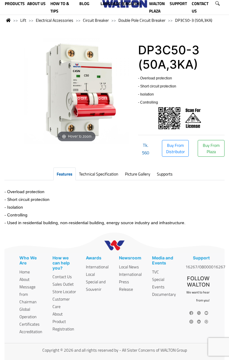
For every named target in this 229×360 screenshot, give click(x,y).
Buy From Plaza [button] (211, 148)
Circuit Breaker (96, 20)
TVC (155, 272)
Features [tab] (64, 174)
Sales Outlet (63, 284)
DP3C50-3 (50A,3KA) (193, 20)
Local (90, 274)
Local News (129, 267)
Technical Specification (98, 174)
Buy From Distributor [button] (175, 148)
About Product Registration (63, 321)
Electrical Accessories (54, 20)
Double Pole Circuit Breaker (141, 20)
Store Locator (64, 291)
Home (24, 272)
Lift (23, 20)
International (97, 267)
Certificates (29, 324)
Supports (165, 174)
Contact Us (62, 276)
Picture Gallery (137, 174)
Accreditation (30, 331)
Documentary (164, 294)
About (24, 279)
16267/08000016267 (205, 267)
